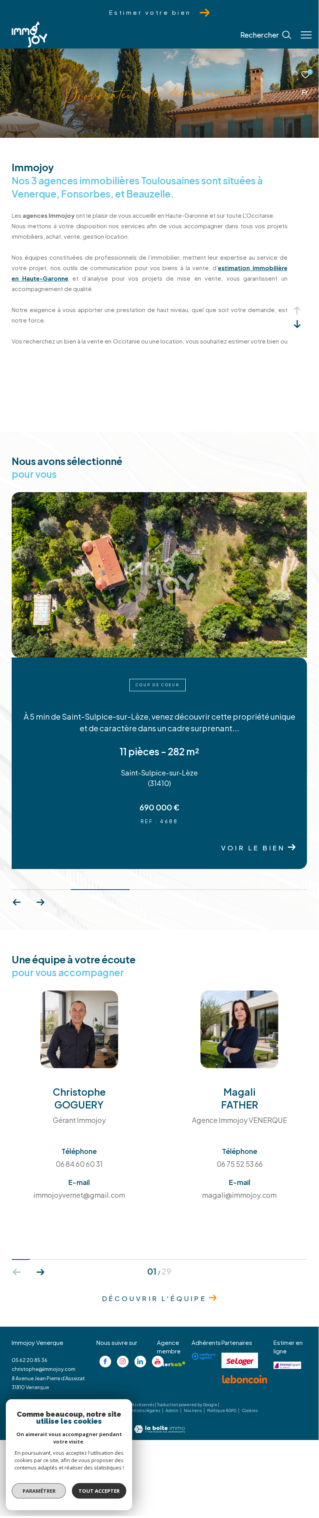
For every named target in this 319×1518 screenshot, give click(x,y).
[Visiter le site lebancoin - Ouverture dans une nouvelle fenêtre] (244, 1379)
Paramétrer (39, 1490)
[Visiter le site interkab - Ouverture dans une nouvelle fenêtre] (171, 1364)
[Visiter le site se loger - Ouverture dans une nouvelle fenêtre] (239, 1360)
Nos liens (193, 1410)
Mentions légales (143, 1410)
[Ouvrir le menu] (306, 35)
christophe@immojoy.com (43, 1369)
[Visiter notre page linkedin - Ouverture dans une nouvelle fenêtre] (140, 1361)
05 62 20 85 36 (29, 1360)
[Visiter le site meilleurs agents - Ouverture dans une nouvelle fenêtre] (204, 1356)
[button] (40, 902)
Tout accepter (99, 1490)
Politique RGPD (221, 1410)
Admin (172, 1410)
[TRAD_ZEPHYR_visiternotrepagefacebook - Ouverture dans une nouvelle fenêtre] (105, 1361)
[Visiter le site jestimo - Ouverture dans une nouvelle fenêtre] (287, 1365)
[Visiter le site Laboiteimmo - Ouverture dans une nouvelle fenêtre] (159, 1424)
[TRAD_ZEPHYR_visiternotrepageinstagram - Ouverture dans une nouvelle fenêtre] (123, 1361)
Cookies (250, 1411)
